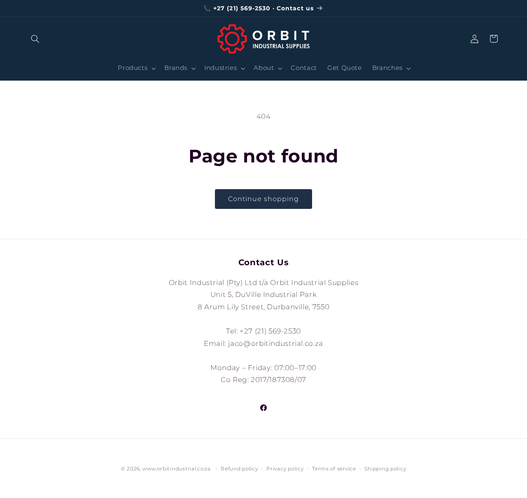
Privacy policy (284, 469)
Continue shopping (263, 199)
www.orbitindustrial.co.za (176, 469)
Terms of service (334, 469)
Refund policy (239, 469)
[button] (35, 38)
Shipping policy (385, 469)
